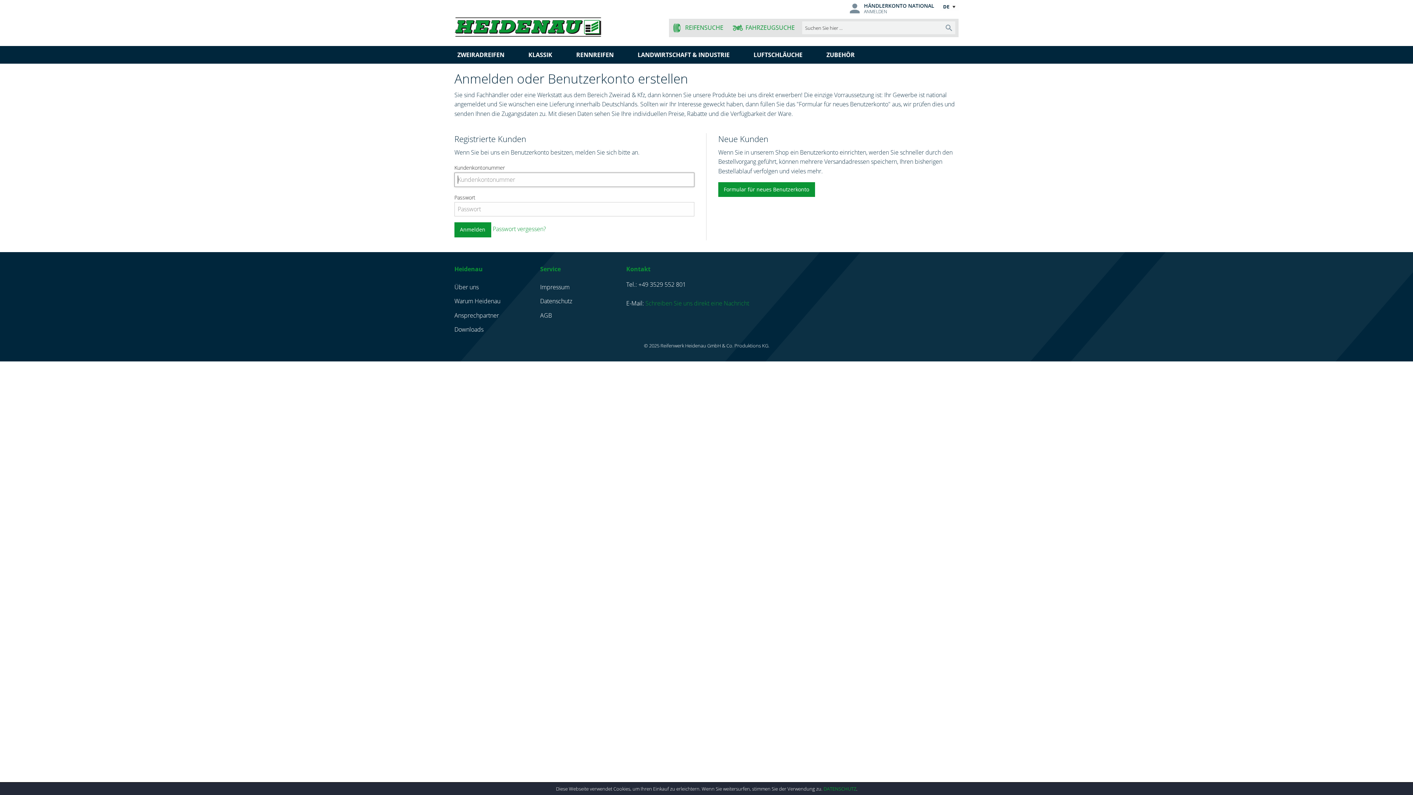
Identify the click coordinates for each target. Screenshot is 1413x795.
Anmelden (875, 11)
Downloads (469, 329)
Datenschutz (840, 788)
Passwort (464, 197)
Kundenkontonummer (479, 167)
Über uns (466, 287)
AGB (546, 315)
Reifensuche (704, 28)
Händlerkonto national (899, 5)
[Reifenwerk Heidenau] (556, 25)
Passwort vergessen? (519, 229)
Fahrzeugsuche (770, 28)
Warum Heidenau (477, 301)
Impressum (555, 287)
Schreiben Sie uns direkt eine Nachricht (697, 303)
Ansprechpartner (476, 315)
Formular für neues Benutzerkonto (766, 189)
